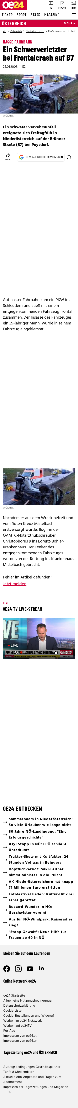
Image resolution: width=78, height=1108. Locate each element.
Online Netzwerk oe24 (19, 980)
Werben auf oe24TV (17, 1026)
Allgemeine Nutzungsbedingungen (28, 1000)
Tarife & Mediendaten (18, 1072)
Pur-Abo (9, 1031)
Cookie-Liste (12, 1011)
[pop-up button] (61, 652)
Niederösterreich (35, 31)
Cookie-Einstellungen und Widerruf (28, 1016)
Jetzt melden (14, 584)
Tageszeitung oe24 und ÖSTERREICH (30, 1052)
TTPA (7, 1092)
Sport (21, 14)
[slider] (24, 652)
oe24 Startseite (14, 995)
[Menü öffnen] (74, 15)
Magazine (51, 14)
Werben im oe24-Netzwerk (22, 1021)
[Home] (4, 31)
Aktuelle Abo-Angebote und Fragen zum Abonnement (32, 1079)
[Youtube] (30, 968)
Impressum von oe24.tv (20, 1041)
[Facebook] (6, 968)
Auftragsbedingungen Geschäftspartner (31, 1067)
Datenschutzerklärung (19, 1005)
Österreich (14, 23)
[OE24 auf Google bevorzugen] (68, 157)
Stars (35, 14)
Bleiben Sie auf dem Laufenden (26, 953)
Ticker (7, 14)
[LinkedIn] (41, 968)
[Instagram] (18, 968)
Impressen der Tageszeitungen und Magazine (35, 1087)
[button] (9, 652)
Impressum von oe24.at (20, 1036)
